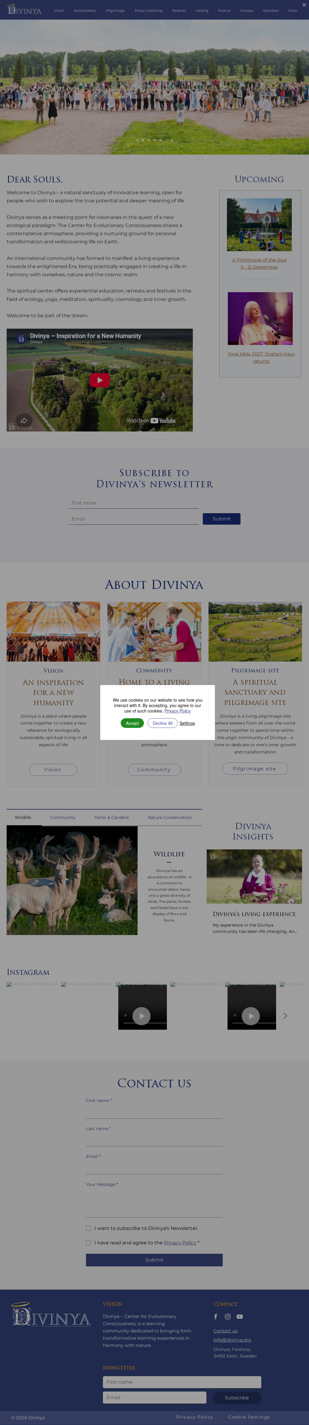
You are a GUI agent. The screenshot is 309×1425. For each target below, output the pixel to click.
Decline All (163, 723)
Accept (132, 723)
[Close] (304, 5)
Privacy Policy (177, 711)
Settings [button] (187, 723)
